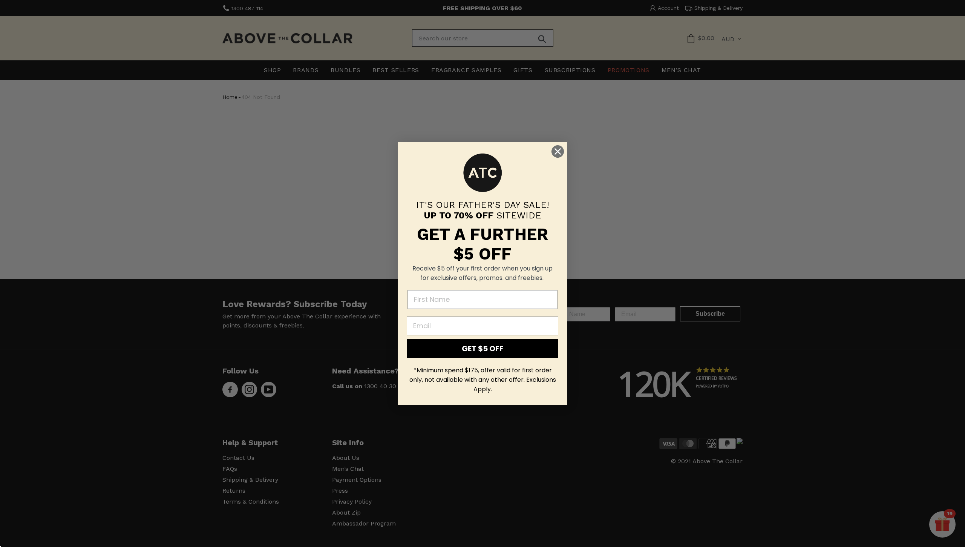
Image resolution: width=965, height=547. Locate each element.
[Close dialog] (557, 151)
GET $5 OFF (483, 348)
